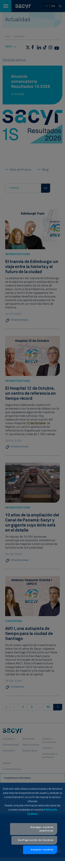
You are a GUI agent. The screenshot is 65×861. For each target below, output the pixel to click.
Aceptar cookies (42, 850)
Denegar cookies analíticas (42, 829)
